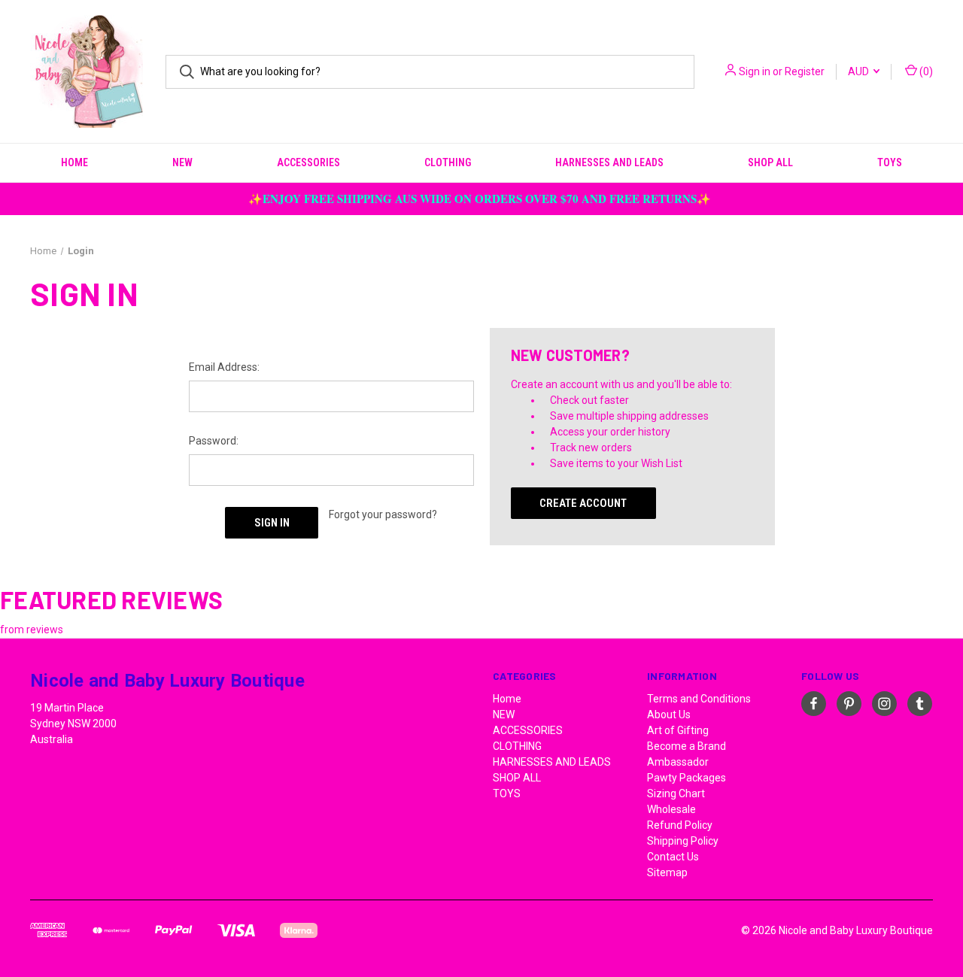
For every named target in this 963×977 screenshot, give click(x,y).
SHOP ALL (770, 162)
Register (805, 71)
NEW (182, 162)
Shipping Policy (682, 841)
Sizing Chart (676, 793)
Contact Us (673, 857)
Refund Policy (679, 825)
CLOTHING (447, 162)
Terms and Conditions (699, 699)
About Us (669, 714)
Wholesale (671, 809)
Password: (213, 441)
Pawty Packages (686, 778)
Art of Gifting (678, 730)
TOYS (889, 162)
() (925, 71)
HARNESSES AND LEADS (609, 162)
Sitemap (667, 872)
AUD (859, 71)
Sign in (754, 71)
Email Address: (224, 367)
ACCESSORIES (308, 162)
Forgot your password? (383, 514)
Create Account (583, 503)
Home (74, 162)
